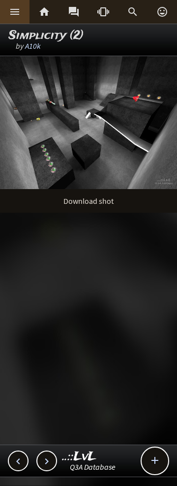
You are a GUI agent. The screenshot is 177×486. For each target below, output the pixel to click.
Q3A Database (93, 467)
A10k (33, 46)
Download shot (88, 201)
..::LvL (79, 456)
